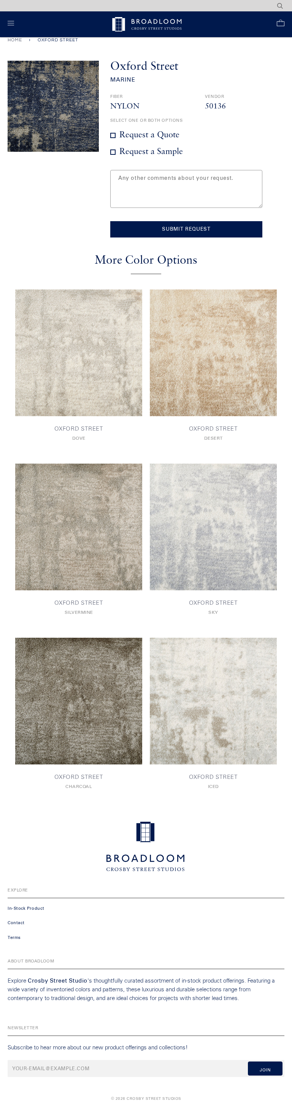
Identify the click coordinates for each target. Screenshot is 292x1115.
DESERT (213, 438)
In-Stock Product (26, 908)
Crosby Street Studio (57, 981)
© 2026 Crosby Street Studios (146, 1099)
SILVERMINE (79, 612)
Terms (14, 938)
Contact (16, 923)
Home (15, 40)
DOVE (79, 438)
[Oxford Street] (78, 352)
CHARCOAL (78, 787)
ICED (213, 787)
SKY (213, 612)
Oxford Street (78, 429)
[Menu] (12, 24)
